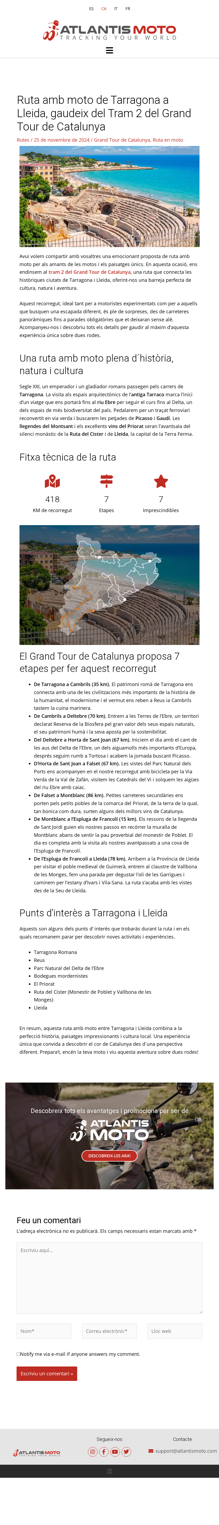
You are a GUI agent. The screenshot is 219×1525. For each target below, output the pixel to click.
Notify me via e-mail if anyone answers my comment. (80, 1354)
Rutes (23, 140)
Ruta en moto (168, 140)
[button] (109, 50)
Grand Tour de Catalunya (122, 140)
